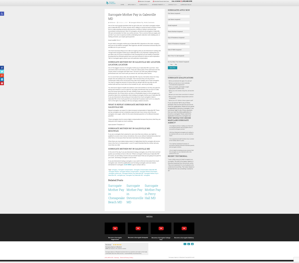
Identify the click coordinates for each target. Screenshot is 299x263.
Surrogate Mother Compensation (129, 171)
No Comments (150, 22)
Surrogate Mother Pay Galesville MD (132, 173)
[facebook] (2, 68)
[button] (2, 14)
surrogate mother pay (115, 173)
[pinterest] (2, 83)
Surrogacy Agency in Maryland (177, 257)
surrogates (147, 175)
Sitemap (116, 257)
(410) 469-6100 (187, 1)
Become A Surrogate (144, 1)
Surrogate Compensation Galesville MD (145, 169)
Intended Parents (157, 4)
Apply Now (131, 4)
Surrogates (143, 4)
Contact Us (172, 4)
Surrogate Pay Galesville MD (134, 175)
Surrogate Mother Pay (137, 22)
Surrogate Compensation (125, 169)
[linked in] (2, 79)
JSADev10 (112, 22)
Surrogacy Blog (186, 4)
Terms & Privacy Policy (174, 75)
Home (122, 4)
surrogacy (114, 169)
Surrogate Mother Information (148, 171)
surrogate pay (121, 175)
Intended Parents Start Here (161, 1)
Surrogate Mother (114, 171)
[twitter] (2, 72)
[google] (2, 75)
